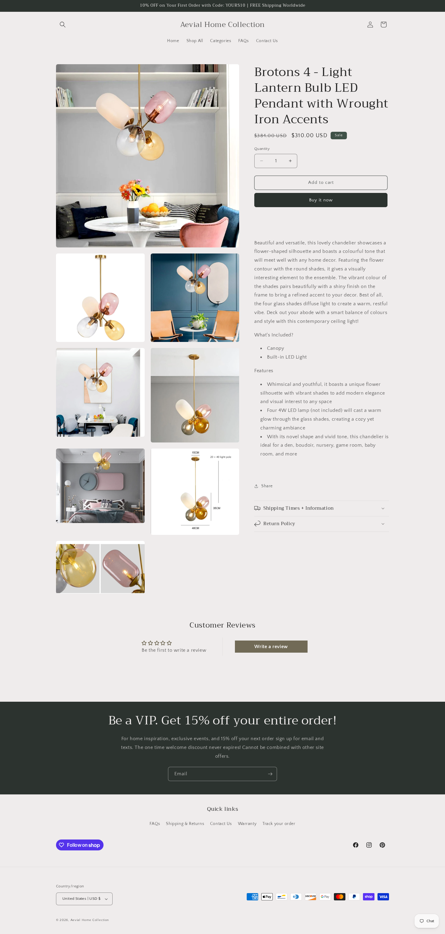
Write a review (271, 646)
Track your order (278, 823)
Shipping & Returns (185, 823)
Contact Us (221, 823)
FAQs (155, 823)
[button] (62, 24)
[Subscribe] (270, 774)
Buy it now (321, 199)
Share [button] (267, 486)
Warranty (247, 823)
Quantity (262, 149)
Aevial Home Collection (90, 920)
